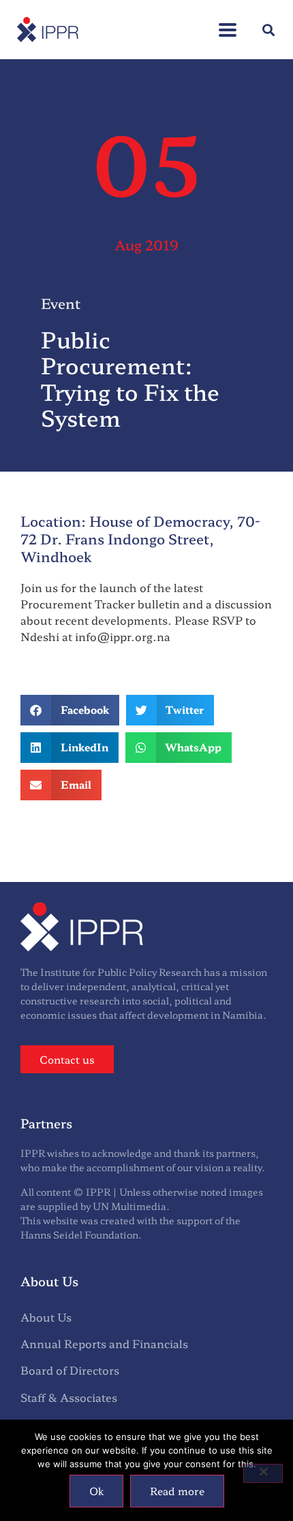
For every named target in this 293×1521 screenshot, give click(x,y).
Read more (177, 1491)
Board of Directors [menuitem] (69, 1370)
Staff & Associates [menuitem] (68, 1397)
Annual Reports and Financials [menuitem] (104, 1343)
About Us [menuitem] (46, 1317)
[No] (263, 1473)
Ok (96, 1491)
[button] (227, 23)
